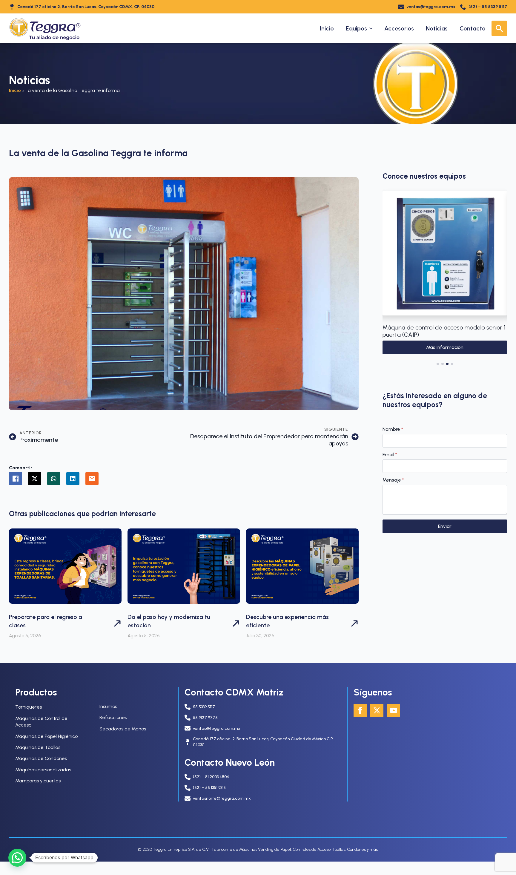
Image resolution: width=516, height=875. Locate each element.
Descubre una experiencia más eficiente (287, 621)
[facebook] (360, 710)
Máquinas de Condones (41, 758)
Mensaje (393, 480)
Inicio (327, 28)
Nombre (393, 429)
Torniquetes (28, 707)
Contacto (473, 28)
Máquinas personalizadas (43, 770)
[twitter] (376, 710)
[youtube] (393, 710)
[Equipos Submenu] (372, 28)
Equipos (356, 28)
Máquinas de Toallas (37, 747)
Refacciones (113, 717)
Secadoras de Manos (122, 729)
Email (390, 454)
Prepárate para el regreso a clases (45, 621)
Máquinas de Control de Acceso (41, 721)
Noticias (437, 28)
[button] (389, 277)
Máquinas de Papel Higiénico (46, 736)
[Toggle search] (499, 28)
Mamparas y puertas (38, 781)
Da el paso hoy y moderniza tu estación (169, 621)
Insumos (108, 706)
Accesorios (399, 28)
